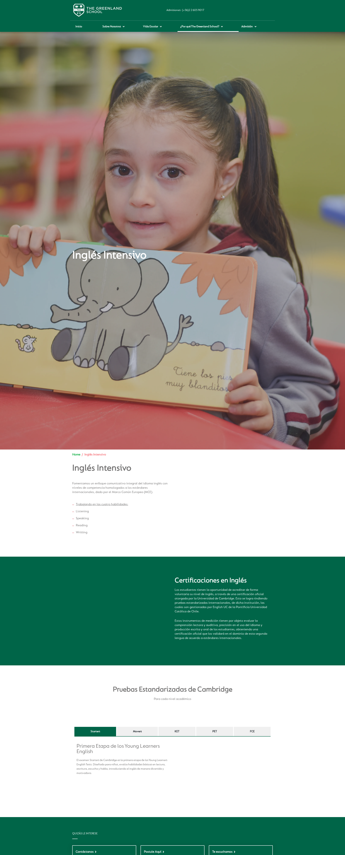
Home (76, 454)
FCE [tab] (252, 731)
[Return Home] (97, 10)
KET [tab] (177, 731)
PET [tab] (214, 731)
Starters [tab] (95, 731)
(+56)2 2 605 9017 (193, 10)
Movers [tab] (137, 731)
